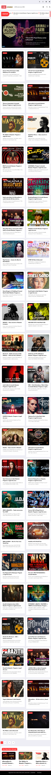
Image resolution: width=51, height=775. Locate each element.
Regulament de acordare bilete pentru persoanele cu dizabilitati (22, 772)
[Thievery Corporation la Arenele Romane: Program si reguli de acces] (13, 92)
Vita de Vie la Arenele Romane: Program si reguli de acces (36, 71)
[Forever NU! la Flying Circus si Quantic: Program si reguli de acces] (38, 499)
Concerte (4, 53)
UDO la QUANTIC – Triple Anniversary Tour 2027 (13, 511)
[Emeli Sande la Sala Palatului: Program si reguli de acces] (38, 280)
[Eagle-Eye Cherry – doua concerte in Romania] (38, 123)
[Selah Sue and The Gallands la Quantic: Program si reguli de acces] (38, 342)
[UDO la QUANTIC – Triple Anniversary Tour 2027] (13, 499)
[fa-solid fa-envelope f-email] (49, 2)
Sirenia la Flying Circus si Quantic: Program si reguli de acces (37, 479)
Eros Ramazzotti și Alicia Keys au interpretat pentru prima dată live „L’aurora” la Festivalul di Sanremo (37, 731)
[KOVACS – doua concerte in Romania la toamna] (13, 311)
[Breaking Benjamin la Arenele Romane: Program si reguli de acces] (38, 186)
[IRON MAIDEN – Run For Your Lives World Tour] (13, 530)
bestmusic (10, 765)
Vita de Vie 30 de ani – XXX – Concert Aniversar (11, 637)
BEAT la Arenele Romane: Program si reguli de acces (12, 166)
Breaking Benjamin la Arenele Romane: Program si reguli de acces (38, 198)
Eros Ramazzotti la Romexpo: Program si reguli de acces (12, 573)
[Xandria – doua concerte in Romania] (13, 436)
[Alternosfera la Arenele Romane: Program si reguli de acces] (38, 92)
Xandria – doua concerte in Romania (12, 447)
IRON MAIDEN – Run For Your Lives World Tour (12, 542)
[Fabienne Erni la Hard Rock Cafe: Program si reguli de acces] (38, 405)
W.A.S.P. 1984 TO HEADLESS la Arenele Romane (36, 573)
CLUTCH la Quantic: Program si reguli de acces (12, 417)
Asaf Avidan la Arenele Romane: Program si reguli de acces (11, 385)
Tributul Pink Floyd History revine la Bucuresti (36, 39)
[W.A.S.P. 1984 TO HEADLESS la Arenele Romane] (38, 561)
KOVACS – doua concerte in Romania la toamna (12, 323)
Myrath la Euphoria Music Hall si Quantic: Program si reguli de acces (12, 604)
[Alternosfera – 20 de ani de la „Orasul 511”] (38, 688)
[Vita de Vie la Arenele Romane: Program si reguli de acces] (38, 59)
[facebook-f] (39, 2)
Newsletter (39, 772)
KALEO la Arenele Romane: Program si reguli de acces (38, 229)
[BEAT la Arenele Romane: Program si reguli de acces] (13, 155)
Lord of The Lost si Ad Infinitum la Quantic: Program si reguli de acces (37, 637)
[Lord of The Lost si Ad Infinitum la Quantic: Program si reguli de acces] (38, 625)
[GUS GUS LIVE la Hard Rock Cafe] (38, 311)
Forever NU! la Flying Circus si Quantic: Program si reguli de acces (37, 511)
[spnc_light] (49, 7)
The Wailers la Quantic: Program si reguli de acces (11, 135)
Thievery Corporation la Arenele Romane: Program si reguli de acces (12, 104)
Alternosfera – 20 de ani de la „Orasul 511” (38, 700)
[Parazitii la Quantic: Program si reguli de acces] (13, 657)
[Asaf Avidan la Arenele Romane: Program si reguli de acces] (13, 374)
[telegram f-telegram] (46, 2)
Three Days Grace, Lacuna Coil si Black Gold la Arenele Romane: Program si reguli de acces (12, 229)
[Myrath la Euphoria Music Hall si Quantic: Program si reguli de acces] (13, 593)
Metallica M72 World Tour (35, 541)
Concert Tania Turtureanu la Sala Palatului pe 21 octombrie (11, 71)
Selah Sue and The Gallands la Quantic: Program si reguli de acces (37, 354)
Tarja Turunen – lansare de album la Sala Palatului (12, 260)
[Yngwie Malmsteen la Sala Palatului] (13, 688)
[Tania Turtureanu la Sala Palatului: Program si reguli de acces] (13, 468)
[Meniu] (43, 7)
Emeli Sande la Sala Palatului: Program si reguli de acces (38, 292)
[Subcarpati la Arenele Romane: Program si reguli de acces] (38, 436)
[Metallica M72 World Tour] (38, 530)
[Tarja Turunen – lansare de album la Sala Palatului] (13, 249)
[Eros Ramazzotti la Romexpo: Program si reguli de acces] (13, 561)
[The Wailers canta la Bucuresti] (13, 719)
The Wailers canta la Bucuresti (10, 730)
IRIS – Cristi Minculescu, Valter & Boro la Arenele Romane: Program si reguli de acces (38, 386)
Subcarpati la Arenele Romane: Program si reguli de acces (36, 448)
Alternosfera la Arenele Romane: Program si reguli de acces (36, 104)
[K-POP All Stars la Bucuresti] (38, 249)
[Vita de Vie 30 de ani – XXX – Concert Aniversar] (13, 625)
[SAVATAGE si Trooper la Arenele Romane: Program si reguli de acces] (38, 155)
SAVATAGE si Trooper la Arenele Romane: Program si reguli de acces (37, 166)
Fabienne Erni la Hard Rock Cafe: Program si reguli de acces (36, 417)
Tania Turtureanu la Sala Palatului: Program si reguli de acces (11, 479)
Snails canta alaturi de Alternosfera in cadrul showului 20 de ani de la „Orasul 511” (12, 198)
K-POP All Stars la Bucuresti (35, 260)
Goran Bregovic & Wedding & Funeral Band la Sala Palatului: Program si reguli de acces (12, 292)
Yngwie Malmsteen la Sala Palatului (12, 699)
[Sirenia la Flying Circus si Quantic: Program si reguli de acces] (38, 468)
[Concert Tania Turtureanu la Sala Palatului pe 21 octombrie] (13, 59)
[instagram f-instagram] (43, 2)
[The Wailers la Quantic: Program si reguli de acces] (13, 123)
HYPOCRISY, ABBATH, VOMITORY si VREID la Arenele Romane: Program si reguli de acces (38, 605)
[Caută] (47, 7)
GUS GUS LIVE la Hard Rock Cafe (36, 322)
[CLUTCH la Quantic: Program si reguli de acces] (13, 405)
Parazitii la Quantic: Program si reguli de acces (12, 668)
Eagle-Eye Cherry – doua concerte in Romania (32, 13)
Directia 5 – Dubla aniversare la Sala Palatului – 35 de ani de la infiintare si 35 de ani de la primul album (12, 354)
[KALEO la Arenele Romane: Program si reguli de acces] (38, 217)
